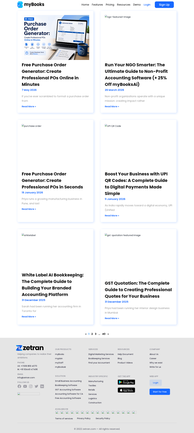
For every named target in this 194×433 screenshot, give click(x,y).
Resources (123, 4)
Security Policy (103, 418)
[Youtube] (25, 386)
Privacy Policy (83, 418)
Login (147, 4)
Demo (137, 4)
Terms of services (64, 418)
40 (104, 334)
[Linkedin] (42, 386)
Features (97, 4)
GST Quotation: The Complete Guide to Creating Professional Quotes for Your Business (138, 289)
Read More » (29, 106)
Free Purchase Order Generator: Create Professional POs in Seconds (52, 180)
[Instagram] (31, 386)
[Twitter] (36, 386)
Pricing (110, 4)
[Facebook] (19, 386)
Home (85, 4)
